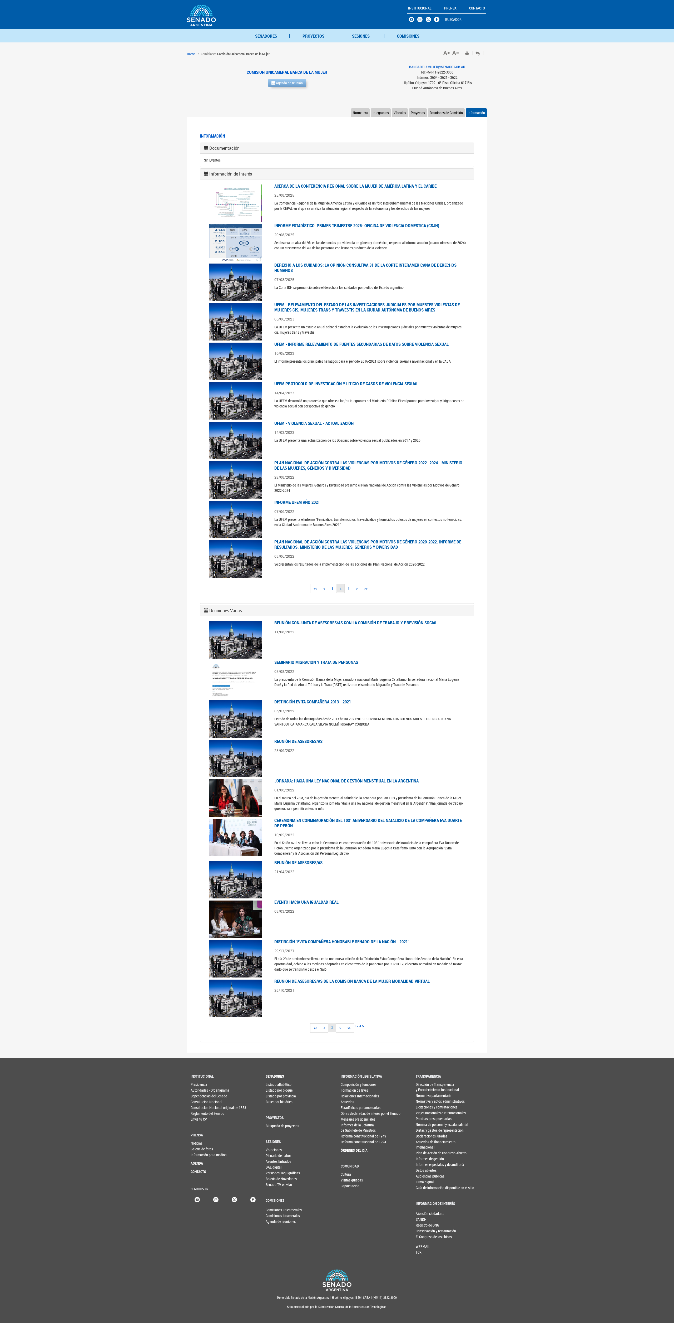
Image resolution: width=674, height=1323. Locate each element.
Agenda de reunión (289, 82)
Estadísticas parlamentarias (351, 1107)
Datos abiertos (426, 1170)
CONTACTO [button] (477, 8)
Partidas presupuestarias (426, 1118)
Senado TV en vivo (276, 1184)
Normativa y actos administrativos (426, 1101)
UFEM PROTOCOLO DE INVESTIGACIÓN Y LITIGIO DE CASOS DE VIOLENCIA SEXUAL (346, 384)
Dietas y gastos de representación (426, 1130)
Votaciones (274, 1149)
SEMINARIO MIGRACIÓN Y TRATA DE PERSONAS (316, 662)
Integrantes (381, 112)
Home (191, 53)
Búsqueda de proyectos (276, 1125)
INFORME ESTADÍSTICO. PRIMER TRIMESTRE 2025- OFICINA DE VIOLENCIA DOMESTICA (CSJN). (357, 225)
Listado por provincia (276, 1095)
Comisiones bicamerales (274, 1215)
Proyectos (418, 112)
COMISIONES (408, 36)
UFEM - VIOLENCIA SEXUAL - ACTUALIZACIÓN (314, 423)
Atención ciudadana (424, 1213)
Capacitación (350, 1185)
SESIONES (361, 36)
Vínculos (400, 112)
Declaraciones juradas (426, 1136)
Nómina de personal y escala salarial (426, 1124)
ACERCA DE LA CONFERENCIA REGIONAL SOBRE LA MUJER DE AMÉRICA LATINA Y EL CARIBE (355, 186)
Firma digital (425, 1181)
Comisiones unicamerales (274, 1209)
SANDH (421, 1219)
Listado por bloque (276, 1090)
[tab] (337, 148)
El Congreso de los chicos (424, 1236)
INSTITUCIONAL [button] (420, 8)
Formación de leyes (351, 1090)
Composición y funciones (351, 1084)
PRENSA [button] (450, 8)
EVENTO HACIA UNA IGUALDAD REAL (306, 902)
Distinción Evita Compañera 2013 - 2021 (312, 702)
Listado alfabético (276, 1084)
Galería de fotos (201, 1148)
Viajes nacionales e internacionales (426, 1112)
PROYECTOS (313, 36)
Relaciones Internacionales (351, 1095)
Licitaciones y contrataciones (426, 1107)
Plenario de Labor (276, 1155)
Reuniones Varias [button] (225, 611)
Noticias (196, 1143)
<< (315, 588)
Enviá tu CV (199, 1119)
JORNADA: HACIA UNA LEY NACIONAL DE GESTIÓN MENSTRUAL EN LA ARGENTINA (346, 781)
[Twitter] (234, 1199)
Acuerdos (347, 1101)
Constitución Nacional (201, 1101)
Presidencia (199, 1084)
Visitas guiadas (351, 1180)
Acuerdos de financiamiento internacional (426, 1144)
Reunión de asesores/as (298, 741)
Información (476, 112)
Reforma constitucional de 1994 (351, 1141)
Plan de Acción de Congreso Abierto (426, 1152)
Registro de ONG (424, 1225)
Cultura (346, 1174)
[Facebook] (253, 1199)
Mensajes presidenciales (351, 1119)
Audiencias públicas (426, 1176)
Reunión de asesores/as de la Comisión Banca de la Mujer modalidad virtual (352, 981)
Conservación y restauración (424, 1230)
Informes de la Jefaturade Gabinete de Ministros (351, 1127)
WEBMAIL (423, 1246)
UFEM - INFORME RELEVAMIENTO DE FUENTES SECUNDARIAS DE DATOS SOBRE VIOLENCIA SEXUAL (361, 344)
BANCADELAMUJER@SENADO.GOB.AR (437, 66)
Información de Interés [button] (230, 174)
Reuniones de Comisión (446, 112)
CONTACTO (198, 1171)
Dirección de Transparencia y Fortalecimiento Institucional (426, 1087)
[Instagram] (216, 1199)
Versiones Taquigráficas (276, 1172)
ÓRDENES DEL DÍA (351, 1150)
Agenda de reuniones (274, 1221)
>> (366, 588)
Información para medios (201, 1154)
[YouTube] (197, 1199)
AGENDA (197, 1163)
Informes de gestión (426, 1158)
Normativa (360, 112)
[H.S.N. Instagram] (421, 21)
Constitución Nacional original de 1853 (201, 1107)
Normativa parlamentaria (426, 1095)
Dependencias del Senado (201, 1095)
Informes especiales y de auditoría (426, 1164)
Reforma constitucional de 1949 (351, 1136)
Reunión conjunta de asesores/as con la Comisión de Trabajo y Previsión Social (355, 623)
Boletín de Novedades (276, 1178)
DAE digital (273, 1167)
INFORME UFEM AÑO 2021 (297, 502)
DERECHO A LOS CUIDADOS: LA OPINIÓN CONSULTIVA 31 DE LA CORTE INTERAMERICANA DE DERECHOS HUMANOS (365, 267)
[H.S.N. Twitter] (430, 21)
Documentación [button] (224, 148)
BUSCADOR (453, 19)
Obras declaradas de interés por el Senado (351, 1113)
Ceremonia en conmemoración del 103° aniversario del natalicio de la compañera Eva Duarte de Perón (368, 823)
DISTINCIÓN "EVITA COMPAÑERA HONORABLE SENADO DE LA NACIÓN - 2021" (341, 941)
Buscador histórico (276, 1101)
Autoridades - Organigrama (201, 1090)
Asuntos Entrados (276, 1161)
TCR (419, 1252)
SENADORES (266, 36)
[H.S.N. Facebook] (438, 21)
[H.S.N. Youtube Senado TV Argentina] (413, 21)
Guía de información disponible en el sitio (426, 1187)
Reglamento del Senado (201, 1113)
